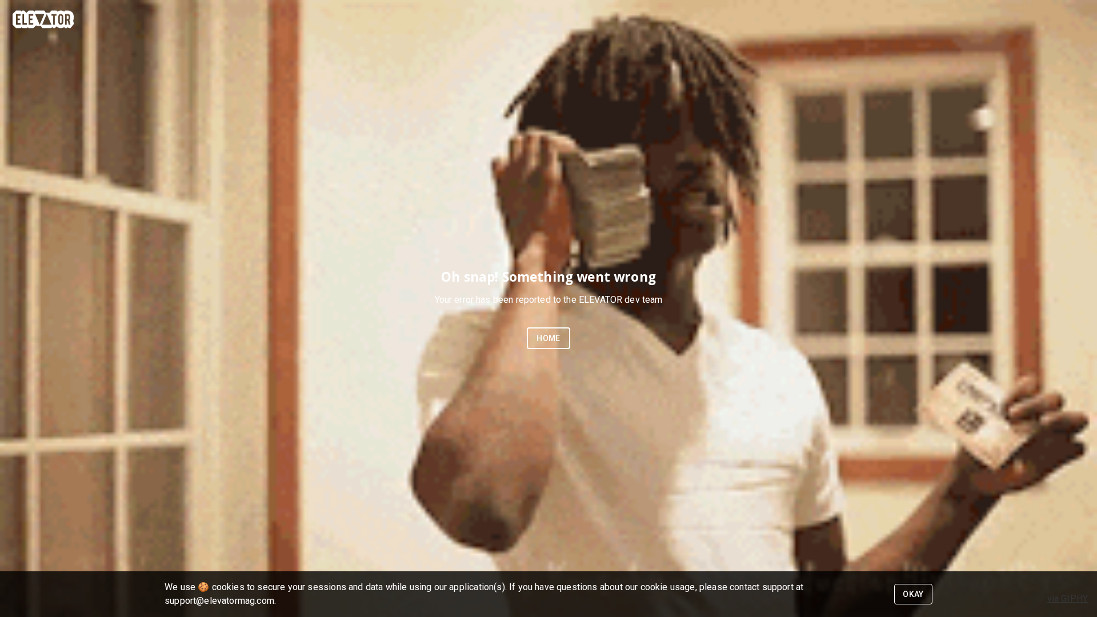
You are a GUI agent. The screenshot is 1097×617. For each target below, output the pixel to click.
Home (548, 338)
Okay (913, 594)
